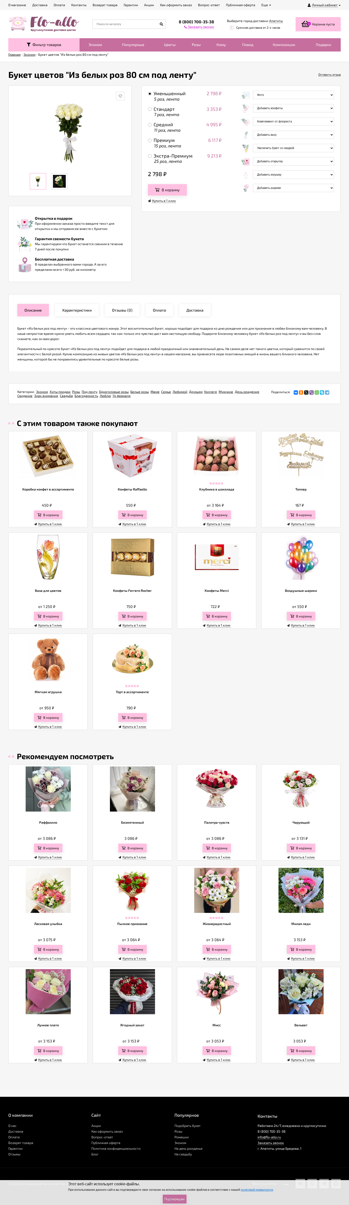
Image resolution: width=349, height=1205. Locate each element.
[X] (306, 392)
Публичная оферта (105, 1143)
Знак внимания (46, 396)
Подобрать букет (187, 1126)
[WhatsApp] (317, 392)
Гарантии (15, 1148)
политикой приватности (257, 1189)
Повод (247, 44)
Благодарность (86, 396)
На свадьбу (183, 1154)
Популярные (133, 44)
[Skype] (322, 392)
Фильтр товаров (46, 44)
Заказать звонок (271, 1143)
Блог (95, 1154)
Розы (196, 44)
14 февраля (122, 396)
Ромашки (181, 1137)
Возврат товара (20, 1143)
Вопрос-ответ (102, 1137)
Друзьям (196, 392)
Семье (166, 392)
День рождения (247, 392)
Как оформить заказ (107, 1131)
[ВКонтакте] (296, 392)
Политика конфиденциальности (116, 1148)
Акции (96, 1126)
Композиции (284, 44)
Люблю (105, 396)
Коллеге (210, 392)
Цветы (170, 44)
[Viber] (311, 392)
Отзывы (14, 1154)
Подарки (323, 44)
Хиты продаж (60, 392)
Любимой (180, 392)
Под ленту (89, 392)
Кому (221, 44)
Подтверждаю (175, 1199)
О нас (12, 1126)
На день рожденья (188, 1148)
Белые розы (139, 392)
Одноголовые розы (114, 392)
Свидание (25, 396)
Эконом (95, 44)
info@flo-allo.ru (269, 1137)
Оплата (14, 1137)
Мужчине (226, 392)
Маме (155, 392)
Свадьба (66, 396)
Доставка (15, 1131)
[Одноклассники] (301, 392)
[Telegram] (327, 392)
